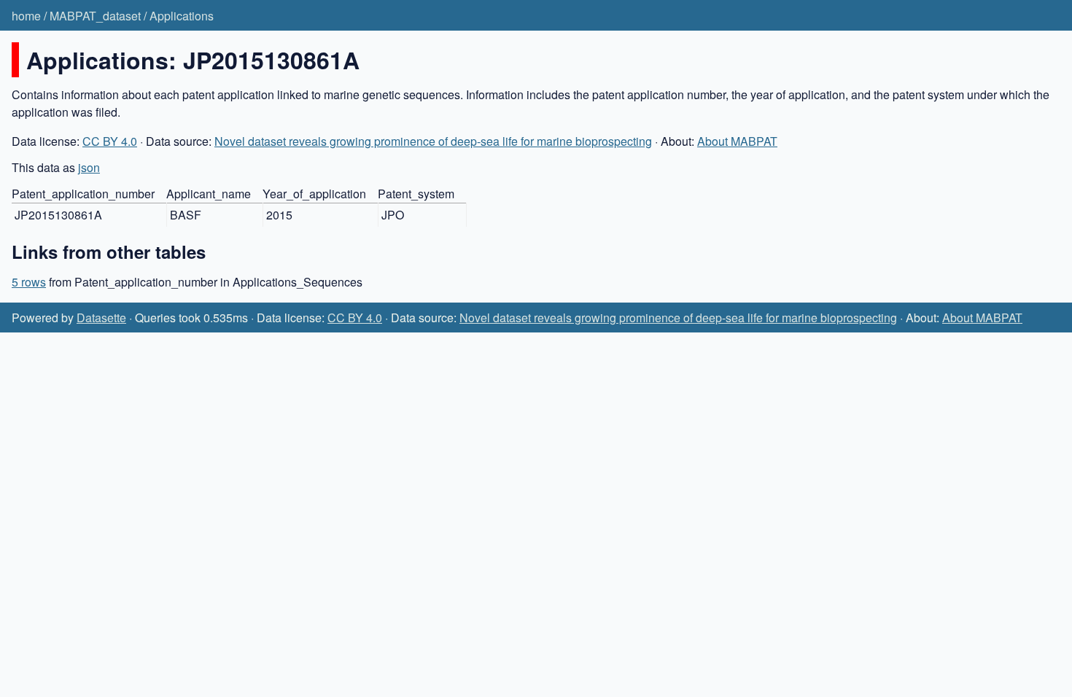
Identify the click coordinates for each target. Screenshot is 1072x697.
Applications (181, 15)
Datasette (101, 317)
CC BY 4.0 (109, 141)
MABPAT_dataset (95, 15)
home (26, 15)
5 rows (29, 281)
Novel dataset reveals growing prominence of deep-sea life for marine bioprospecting (433, 141)
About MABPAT (737, 141)
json (89, 167)
